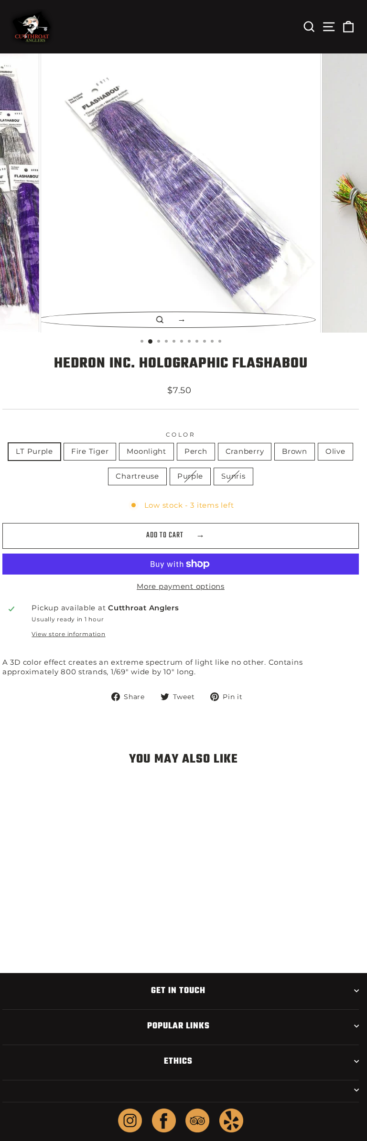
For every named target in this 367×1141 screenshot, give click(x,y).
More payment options (181, 586)
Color (181, 434)
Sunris (233, 476)
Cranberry (245, 451)
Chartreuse (137, 476)
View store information (68, 634)
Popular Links (178, 1026)
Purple (190, 476)
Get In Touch (178, 990)
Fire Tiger (89, 451)
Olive (335, 451)
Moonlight (146, 451)
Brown (294, 451)
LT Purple (34, 451)
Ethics (178, 1061)
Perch (195, 451)
